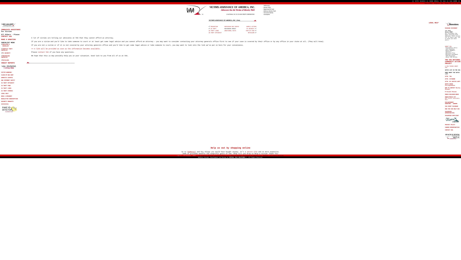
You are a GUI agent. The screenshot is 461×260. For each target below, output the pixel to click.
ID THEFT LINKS (6, 88)
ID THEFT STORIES (7, 91)
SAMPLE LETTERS (251, 26)
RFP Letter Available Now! (452, 98)
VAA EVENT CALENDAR (451, 106)
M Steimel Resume (451, 91)
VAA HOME (453, 1)
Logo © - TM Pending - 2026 (186, 155)
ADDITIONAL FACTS (230, 30)
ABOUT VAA (448, 46)
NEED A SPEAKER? (6, 96)
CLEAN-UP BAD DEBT (7, 75)
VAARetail (191, 152)
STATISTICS (4, 104)
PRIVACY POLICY (450, 124)
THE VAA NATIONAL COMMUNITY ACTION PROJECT (452, 61)
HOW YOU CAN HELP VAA (452, 109)
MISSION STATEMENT (451, 28)
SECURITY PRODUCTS (7, 101)
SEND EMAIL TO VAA (437, 1)
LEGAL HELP (4, 93)
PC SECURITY (6, 53)
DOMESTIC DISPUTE (7, 77)
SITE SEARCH (420, 1)
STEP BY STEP (250, 30)
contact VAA (43, 52)
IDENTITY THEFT (7, 49)
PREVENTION (6, 56)
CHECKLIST (4, 50)
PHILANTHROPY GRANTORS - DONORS (451, 103)
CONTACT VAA (6, 36)
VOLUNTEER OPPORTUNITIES (449, 112)
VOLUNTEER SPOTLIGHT (452, 115)
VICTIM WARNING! (6, 72)
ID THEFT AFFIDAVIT (7, 83)
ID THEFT (213, 28)
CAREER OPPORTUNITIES (452, 127)
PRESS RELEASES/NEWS (452, 94)
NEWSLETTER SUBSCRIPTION (9, 99)
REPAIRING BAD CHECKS (231, 26)
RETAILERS (5, 60)
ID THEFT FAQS (6, 85)
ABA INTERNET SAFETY (8, 80)
